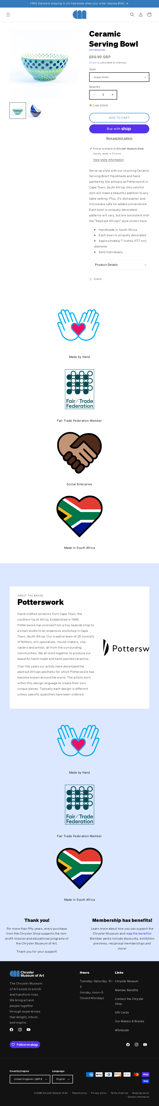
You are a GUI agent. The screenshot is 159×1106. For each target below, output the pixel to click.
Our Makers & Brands (129, 1021)
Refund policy (79, 1093)
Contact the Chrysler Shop (129, 1001)
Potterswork (97, 50)
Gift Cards (122, 1012)
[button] (8, 14)
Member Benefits (126, 990)
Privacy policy (99, 1093)
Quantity (94, 86)
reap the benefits (138, 933)
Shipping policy (140, 1093)
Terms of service (119, 1093)
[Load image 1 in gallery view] (18, 111)
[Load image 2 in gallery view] (36, 111)
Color (92, 69)
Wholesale (122, 1030)
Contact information (138, 1097)
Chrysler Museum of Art (55, 1093)
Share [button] (98, 279)
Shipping (94, 62)
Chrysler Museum (127, 981)
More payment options (119, 138)
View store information (108, 159)
